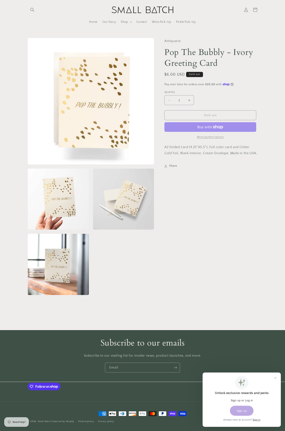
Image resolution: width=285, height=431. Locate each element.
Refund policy (86, 421)
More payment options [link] (210, 137)
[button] (32, 9)
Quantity (169, 91)
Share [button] (173, 166)
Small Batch (44, 421)
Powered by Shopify (63, 421)
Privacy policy (106, 421)
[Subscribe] (175, 368)
